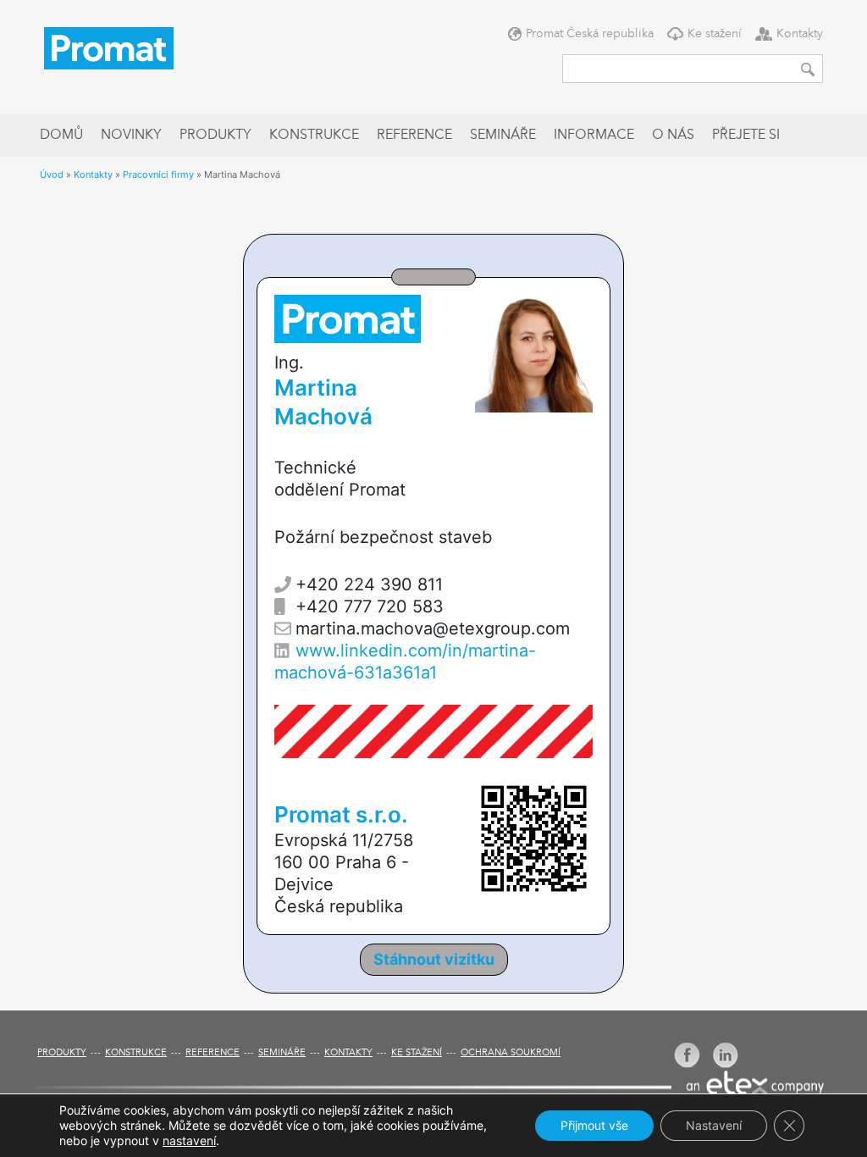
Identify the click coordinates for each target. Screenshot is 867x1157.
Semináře (503, 135)
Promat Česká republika (590, 34)
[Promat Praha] (109, 46)
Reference (414, 135)
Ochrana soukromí (511, 1053)
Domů (61, 135)
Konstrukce (314, 135)
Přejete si (746, 135)
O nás (673, 135)
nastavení (189, 1140)
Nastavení (714, 1125)
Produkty (215, 135)
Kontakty (799, 34)
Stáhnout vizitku (433, 959)
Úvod (52, 174)
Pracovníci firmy (158, 174)
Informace (594, 135)
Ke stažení (715, 34)
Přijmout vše (594, 1125)
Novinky (131, 135)
